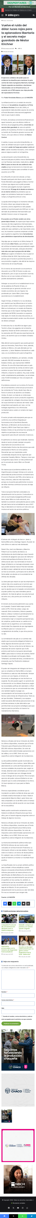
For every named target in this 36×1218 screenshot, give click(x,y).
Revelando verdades (19, 1203)
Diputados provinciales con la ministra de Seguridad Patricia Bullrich (9, 949)
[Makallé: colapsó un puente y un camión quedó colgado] (27, 918)
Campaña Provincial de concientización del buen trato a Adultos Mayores (8, 927)
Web (2, 1008)
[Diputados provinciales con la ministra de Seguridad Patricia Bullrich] (9, 940)
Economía (10, 20)
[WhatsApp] (14, 904)
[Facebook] (5, 904)
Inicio (4, 20)
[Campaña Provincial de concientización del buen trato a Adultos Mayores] (9, 918)
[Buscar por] (34, 16)
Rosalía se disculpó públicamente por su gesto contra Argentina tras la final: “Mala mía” (26, 950)
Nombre (4, 992)
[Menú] (2, 16)
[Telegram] (19, 904)
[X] (10, 904)
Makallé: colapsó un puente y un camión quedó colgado (26, 927)
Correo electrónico (7, 1000)
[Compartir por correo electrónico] (23, 904)
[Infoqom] (12, 15)
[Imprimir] (28, 904)
